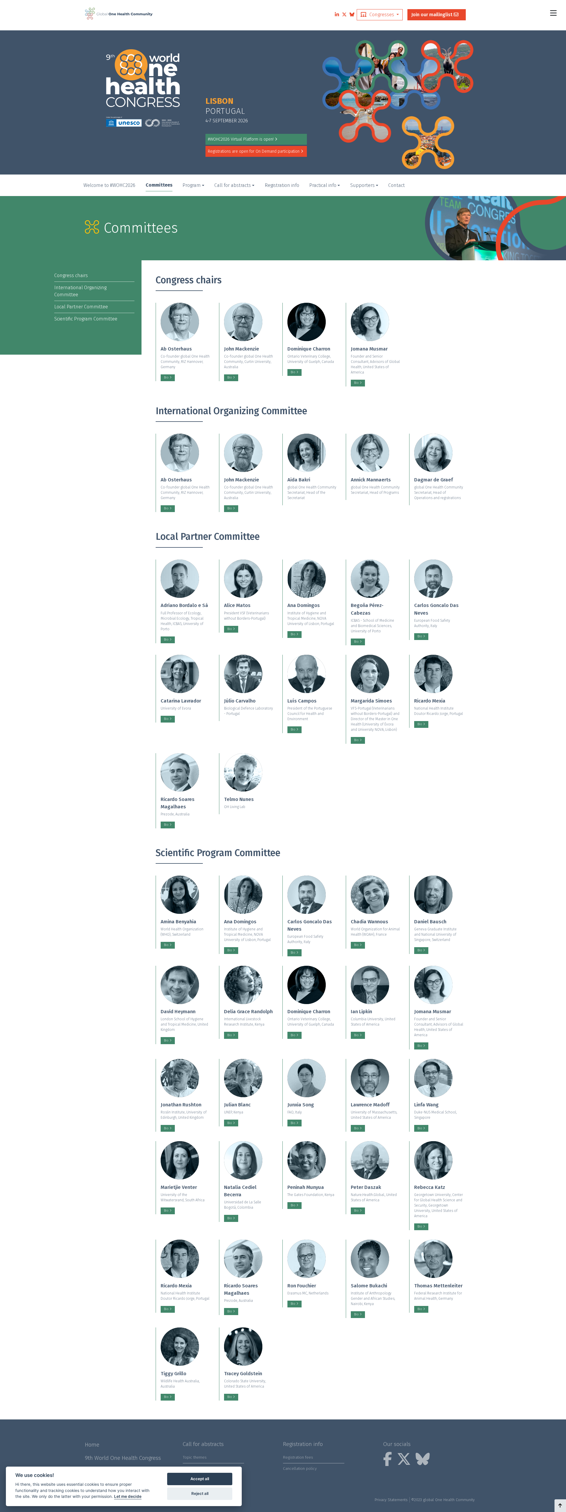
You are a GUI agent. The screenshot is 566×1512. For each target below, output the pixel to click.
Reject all (199, 1493)
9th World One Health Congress (123, 1458)
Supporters (362, 185)
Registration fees (298, 1457)
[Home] (118, 13)
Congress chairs (71, 275)
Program (191, 185)
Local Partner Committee (81, 307)
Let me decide (128, 1496)
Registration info (282, 185)
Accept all (199, 1478)
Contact (396, 185)
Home (92, 1444)
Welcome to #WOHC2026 (109, 185)
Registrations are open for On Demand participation (254, 151)
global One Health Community (449, 1500)
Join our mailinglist (432, 14)
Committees (159, 185)
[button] (560, 1505)
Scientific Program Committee (85, 319)
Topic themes (195, 1457)
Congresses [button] (381, 14)
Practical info (322, 185)
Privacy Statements (391, 1500)
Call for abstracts (232, 185)
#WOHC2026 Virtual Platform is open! (241, 139)
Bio (167, 377)
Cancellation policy (300, 1468)
